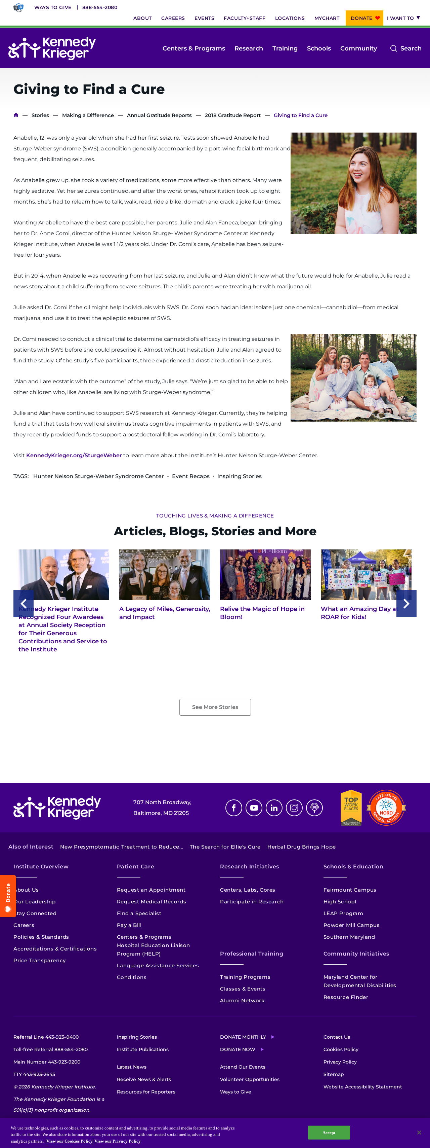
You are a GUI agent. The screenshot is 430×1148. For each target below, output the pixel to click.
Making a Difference (88, 115)
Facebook (233, 807)
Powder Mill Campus (352, 925)
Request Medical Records (151, 901)
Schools (319, 48)
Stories (40, 115)
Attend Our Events (242, 1067)
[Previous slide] (23, 603)
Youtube (254, 807)
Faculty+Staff (244, 18)
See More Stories (215, 707)
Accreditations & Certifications (55, 948)
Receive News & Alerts (144, 1079)
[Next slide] (406, 603)
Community (358, 48)
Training (285, 48)
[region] (215, 1133)
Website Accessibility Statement (363, 1087)
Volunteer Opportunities (250, 1079)
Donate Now (237, 1049)
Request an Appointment (151, 890)
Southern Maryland (349, 937)
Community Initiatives (356, 953)
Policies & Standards (41, 937)
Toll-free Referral (50, 1049)
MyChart (327, 18)
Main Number (46, 1062)
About (142, 18)
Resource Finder (346, 997)
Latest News (131, 1067)
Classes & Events (243, 988)
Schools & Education (354, 866)
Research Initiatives (249, 866)
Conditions (132, 977)
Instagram (294, 807)
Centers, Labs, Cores (247, 890)
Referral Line (46, 1037)
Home (15, 115)
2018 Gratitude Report (233, 115)
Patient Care (136, 866)
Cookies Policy (341, 1049)
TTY (34, 1074)
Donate (362, 18)
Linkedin (274, 807)
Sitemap (334, 1074)
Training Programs (245, 977)
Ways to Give (53, 7)
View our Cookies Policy (69, 1141)
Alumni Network (242, 1000)
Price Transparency (39, 960)
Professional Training (251, 953)
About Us (26, 890)
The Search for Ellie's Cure (225, 847)
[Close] (419, 1132)
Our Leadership (34, 901)
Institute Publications (143, 1049)
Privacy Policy (340, 1062)
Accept (329, 1132)
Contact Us (337, 1037)
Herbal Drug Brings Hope (301, 847)
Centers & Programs (194, 48)
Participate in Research (252, 901)
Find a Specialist (139, 913)
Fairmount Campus (350, 890)
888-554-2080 (100, 7)
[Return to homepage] (52, 48)
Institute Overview (41, 866)
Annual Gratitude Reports (159, 115)
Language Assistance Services (158, 965)
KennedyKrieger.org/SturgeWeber (74, 455)
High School (340, 901)
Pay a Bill (129, 925)
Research (248, 48)
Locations (290, 18)
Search (411, 49)
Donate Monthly (243, 1037)
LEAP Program (343, 913)
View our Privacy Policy (117, 1141)
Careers (173, 18)
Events (204, 18)
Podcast (314, 807)
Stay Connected (34, 913)
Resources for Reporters (146, 1092)
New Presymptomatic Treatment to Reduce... (121, 847)
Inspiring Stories (137, 1037)
